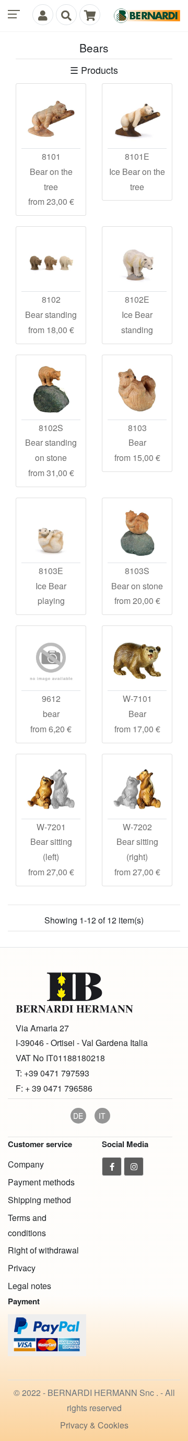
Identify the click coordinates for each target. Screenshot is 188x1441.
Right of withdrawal (43, 1250)
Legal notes (29, 1286)
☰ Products (94, 69)
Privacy (22, 1268)
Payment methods (41, 1182)
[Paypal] (47, 1334)
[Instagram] (134, 1166)
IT (102, 1115)
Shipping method (39, 1200)
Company (26, 1164)
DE (78, 1115)
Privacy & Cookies (94, 1425)
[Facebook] (112, 1166)
